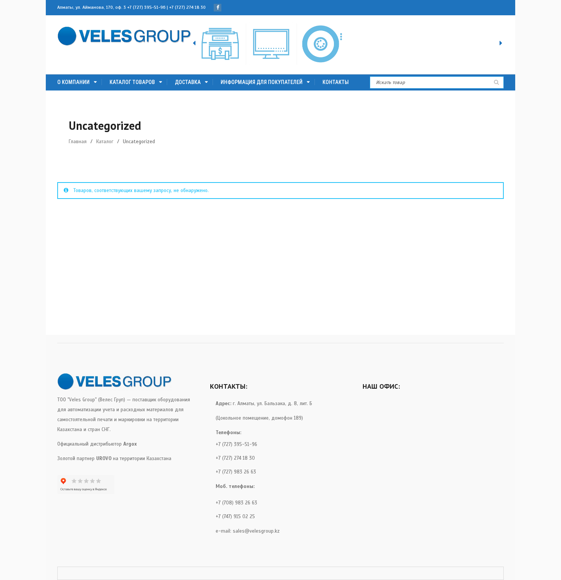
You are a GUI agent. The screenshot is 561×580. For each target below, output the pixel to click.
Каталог (104, 142)
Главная (78, 142)
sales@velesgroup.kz (256, 531)
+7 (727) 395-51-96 (146, 7)
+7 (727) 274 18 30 (187, 7)
